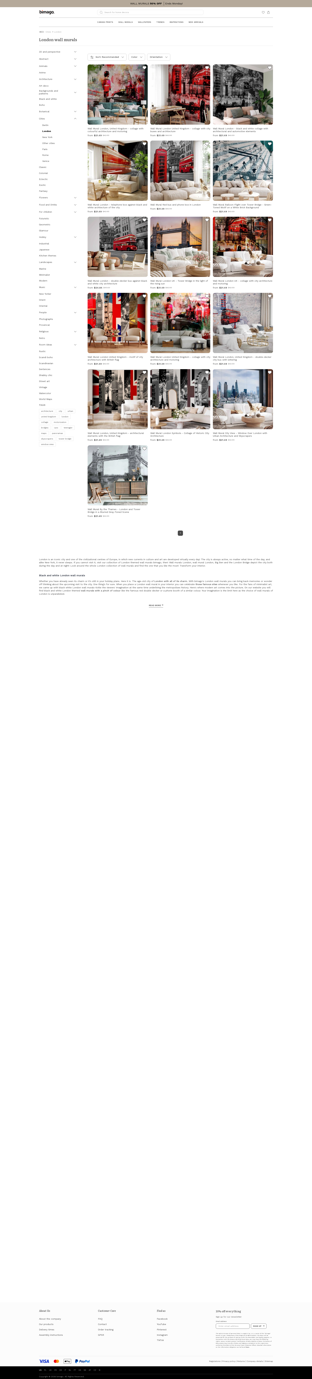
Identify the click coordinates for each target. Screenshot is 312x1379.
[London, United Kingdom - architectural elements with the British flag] (144, 373)
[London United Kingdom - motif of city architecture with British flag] (144, 296)
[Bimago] (47, 12)
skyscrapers (47, 439)
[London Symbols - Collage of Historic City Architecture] (207, 373)
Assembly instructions (51, 1335)
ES (80, 1370)
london (65, 417)
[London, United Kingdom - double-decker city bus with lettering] (269, 296)
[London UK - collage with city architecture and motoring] (269, 220)
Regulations (215, 1361)
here (247, 1347)
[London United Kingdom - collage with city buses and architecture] (207, 68)
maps (43, 433)
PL (45, 1370)
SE (85, 1370)
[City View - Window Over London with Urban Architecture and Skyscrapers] (269, 373)
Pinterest (162, 1329)
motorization (60, 422)
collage (44, 422)
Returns (241, 1361)
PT (75, 1370)
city (60, 411)
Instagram (162, 1335)
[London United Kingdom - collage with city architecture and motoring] (207, 296)
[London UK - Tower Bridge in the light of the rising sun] (207, 220)
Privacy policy (228, 1361)
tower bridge (65, 439)
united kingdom (48, 417)
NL (70, 1370)
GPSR (101, 1335)
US (40, 1370)
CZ (95, 1370)
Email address (221, 1321)
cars (56, 428)
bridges (44, 428)
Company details (255, 1361)
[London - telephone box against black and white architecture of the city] (144, 144)
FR (55, 1370)
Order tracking (105, 1329)
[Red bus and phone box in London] (207, 144)
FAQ (100, 1319)
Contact (102, 1324)
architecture (47, 411)
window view (47, 444)
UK (50, 1370)
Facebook (162, 1319)
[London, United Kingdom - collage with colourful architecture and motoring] (144, 68)
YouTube (161, 1324)
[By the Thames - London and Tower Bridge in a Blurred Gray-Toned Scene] (144, 449)
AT (90, 1370)
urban (70, 411)
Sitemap (269, 1361)
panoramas (57, 433)
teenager (68, 428)
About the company (50, 1319)
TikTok (160, 1340)
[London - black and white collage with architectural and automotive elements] (269, 68)
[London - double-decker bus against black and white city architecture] (144, 220)
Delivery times (46, 1329)
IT (65, 1370)
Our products (46, 1324)
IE (99, 1370)
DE (60, 1370)
